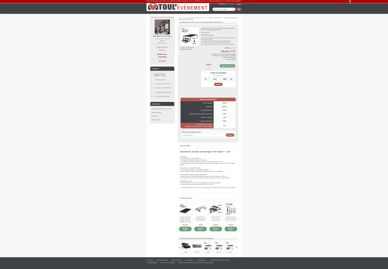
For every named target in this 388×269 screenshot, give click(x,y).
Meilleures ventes (176, 260)
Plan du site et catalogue (168, 263)
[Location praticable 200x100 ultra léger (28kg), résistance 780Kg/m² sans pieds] (185, 209)
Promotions (150, 260)
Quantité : (209, 64)
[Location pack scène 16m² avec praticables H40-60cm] (230, 246)
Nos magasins (156, 120)
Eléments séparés (160, 79)
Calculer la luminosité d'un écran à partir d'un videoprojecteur (196, 263)
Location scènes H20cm (162, 84)
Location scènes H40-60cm (163, 88)
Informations (156, 104)
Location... (186, 252)
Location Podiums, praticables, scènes (160, 74)
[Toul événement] (178, 6)
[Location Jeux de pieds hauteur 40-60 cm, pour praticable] (231, 209)
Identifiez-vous (223, 4)
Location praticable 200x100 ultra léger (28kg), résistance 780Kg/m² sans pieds (185, 219)
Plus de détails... (205, 32)
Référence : (228, 48)
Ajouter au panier (185, 228)
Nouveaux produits (162, 260)
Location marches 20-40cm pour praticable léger (216, 42)
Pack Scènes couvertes (162, 96)
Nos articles (162, 61)
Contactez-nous (201, 260)
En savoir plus (185, 145)
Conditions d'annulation (229, 57)
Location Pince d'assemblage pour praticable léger (217, 41)
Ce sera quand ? (218, 75)
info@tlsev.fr (162, 50)
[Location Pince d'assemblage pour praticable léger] (200, 209)
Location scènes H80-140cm (163, 92)
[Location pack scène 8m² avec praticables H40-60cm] (208, 246)
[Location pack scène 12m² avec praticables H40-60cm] (219, 246)
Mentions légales (157, 112)
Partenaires (155, 116)
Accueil (180, 18)
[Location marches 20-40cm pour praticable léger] (215, 209)
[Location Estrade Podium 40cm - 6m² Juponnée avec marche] (186, 246)
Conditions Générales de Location (161, 109)
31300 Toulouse (162, 43)
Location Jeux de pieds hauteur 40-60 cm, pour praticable (219, 44)
